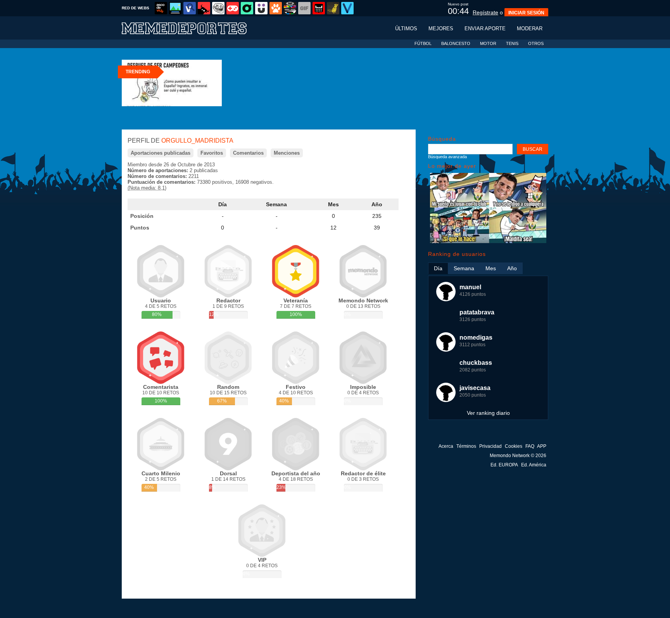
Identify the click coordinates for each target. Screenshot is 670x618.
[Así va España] (204, 8)
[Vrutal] (232, 8)
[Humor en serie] (261, 8)
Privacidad (490, 446)
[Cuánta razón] (175, 8)
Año (376, 204)
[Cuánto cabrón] (218, 8)
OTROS (536, 43)
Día (222, 204)
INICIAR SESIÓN (526, 13)
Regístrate (485, 12)
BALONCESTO (455, 43)
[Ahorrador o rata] (333, 8)
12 (333, 227)
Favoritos (211, 153)
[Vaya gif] (304, 8)
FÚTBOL (423, 43)
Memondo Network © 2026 (518, 455)
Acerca (446, 446)
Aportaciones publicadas (160, 153)
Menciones (287, 153)
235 (377, 216)
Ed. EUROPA (504, 465)
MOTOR (488, 43)
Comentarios (248, 153)
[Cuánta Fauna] (275, 8)
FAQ (529, 446)
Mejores (440, 28)
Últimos (406, 28)
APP (541, 446)
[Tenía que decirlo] (319, 8)
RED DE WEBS (135, 8)
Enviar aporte (485, 28)
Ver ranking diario (488, 413)
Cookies (513, 446)
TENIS (512, 43)
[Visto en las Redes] (189, 8)
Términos (466, 446)
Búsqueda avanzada (447, 156)
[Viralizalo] (347, 8)
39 (377, 227)
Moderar (529, 28)
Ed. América (533, 465)
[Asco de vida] (161, 8)
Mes (333, 204)
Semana (276, 204)
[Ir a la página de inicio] (191, 28)
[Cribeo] (247, 8)
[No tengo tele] (290, 8)
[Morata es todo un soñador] (488, 241)
